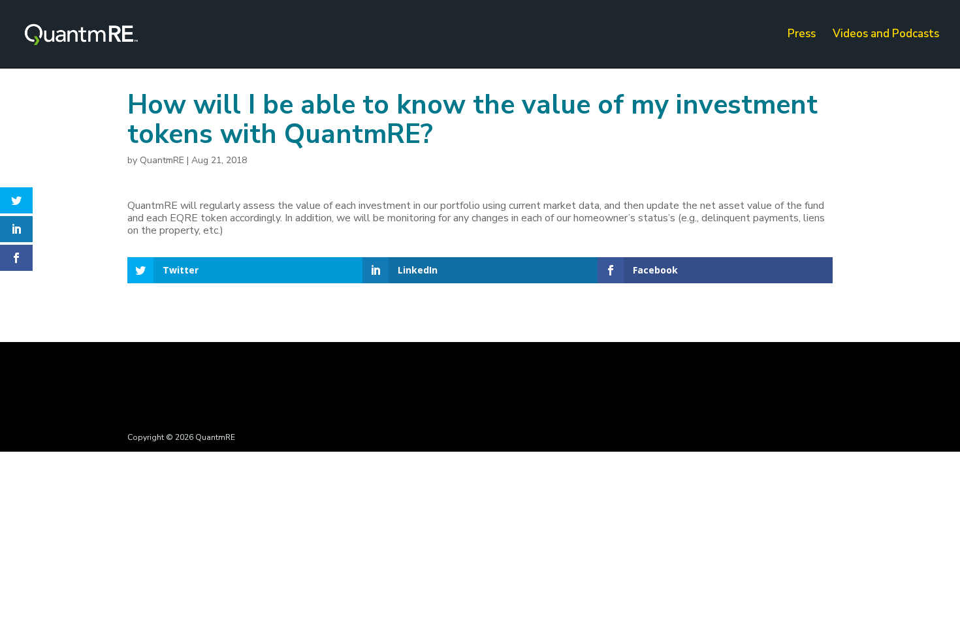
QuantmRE (162, 160)
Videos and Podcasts (886, 35)
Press (802, 35)
